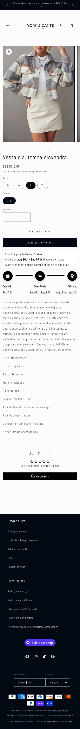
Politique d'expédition (20, 600)
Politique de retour (18, 591)
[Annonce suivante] (73, 5)
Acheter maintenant (40, 242)
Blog (10, 558)
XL (42, 185)
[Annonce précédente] (7, 5)
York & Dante (27, 710)
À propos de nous (17, 531)
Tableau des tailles (18, 549)
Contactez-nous (16, 567)
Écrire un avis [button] (40, 476)
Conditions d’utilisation (22, 721)
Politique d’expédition (47, 721)
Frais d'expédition (11, 171)
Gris (9, 201)
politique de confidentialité (22, 609)
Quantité (7, 209)
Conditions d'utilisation (20, 618)
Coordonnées (66, 721)
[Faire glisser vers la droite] (48, 149)
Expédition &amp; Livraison (23, 540)
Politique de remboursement (30, 715)
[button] (7, 25)
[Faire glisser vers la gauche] (31, 149)
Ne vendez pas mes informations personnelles (33, 627)
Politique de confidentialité (60, 715)
